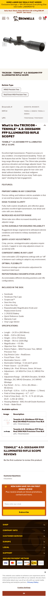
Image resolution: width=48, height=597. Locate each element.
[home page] (24, 18)
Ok (24, 593)
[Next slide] (43, 44)
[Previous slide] (4, 44)
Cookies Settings (23, 587)
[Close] (45, 572)
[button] (4, 18)
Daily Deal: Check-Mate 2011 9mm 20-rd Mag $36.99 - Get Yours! (24, 11)
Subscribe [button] (24, 512)
